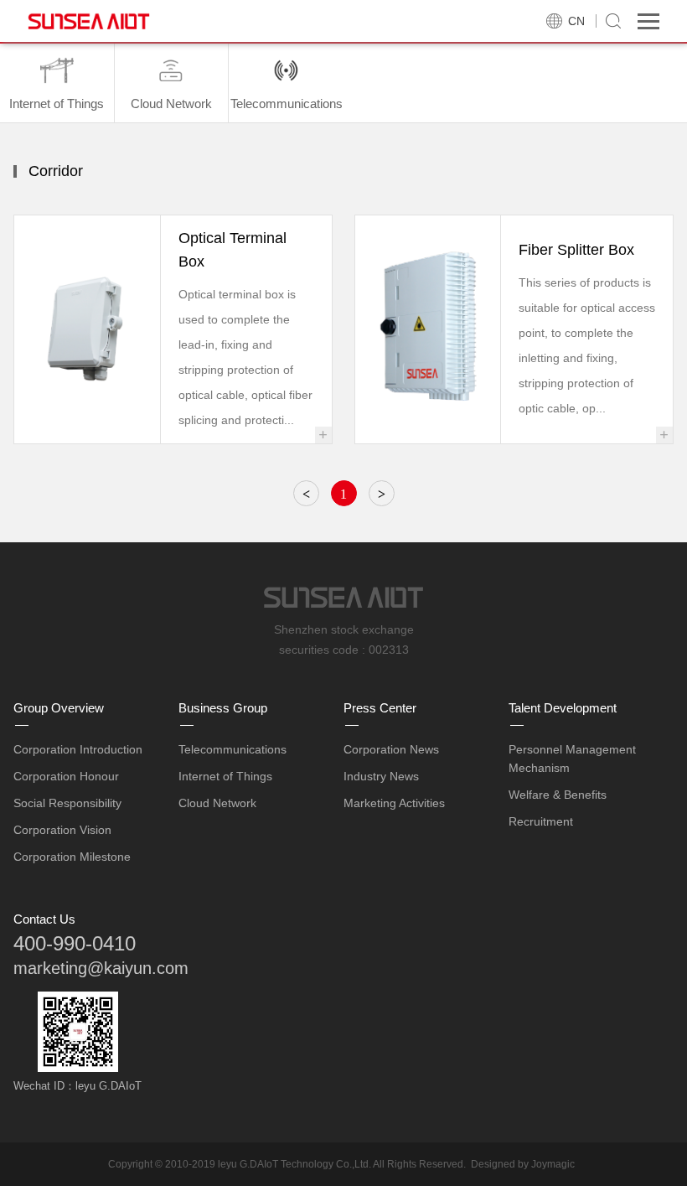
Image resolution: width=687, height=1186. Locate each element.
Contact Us (44, 919)
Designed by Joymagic (523, 1164)
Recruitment (541, 821)
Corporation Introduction (77, 749)
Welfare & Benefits (558, 794)
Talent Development (563, 708)
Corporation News (391, 749)
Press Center (380, 708)
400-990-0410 (74, 943)
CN (576, 21)
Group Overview (58, 708)
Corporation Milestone (72, 856)
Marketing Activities (394, 803)
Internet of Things (225, 776)
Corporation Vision (62, 829)
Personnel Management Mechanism (572, 758)
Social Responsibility (67, 803)
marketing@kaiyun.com (101, 968)
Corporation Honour (66, 776)
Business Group (222, 708)
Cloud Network (217, 803)
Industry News (381, 776)
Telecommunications (232, 749)
